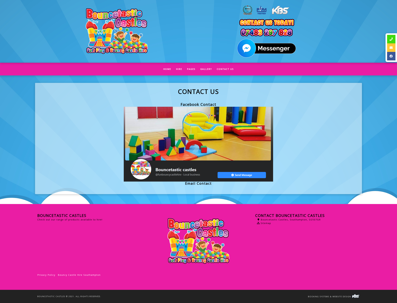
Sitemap (266, 223)
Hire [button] (179, 69)
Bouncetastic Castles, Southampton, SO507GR (291, 219)
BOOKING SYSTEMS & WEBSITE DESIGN (330, 296)
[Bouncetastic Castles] (116, 31)
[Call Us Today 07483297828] (267, 32)
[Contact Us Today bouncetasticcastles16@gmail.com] (267, 22)
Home (168, 70)
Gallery (206, 69)
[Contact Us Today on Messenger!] (267, 48)
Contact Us (225, 69)
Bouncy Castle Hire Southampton (79, 274)
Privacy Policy (46, 274)
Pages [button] (191, 69)
